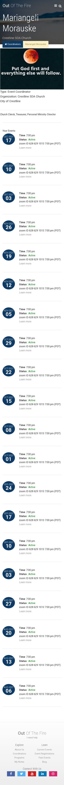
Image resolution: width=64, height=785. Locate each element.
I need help (32, 737)
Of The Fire (16, 5)
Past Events (44, 757)
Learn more (25, 147)
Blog (44, 762)
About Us (19, 749)
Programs (19, 757)
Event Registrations (44, 753)
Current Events (44, 749)
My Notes (19, 762)
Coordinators (14, 44)
